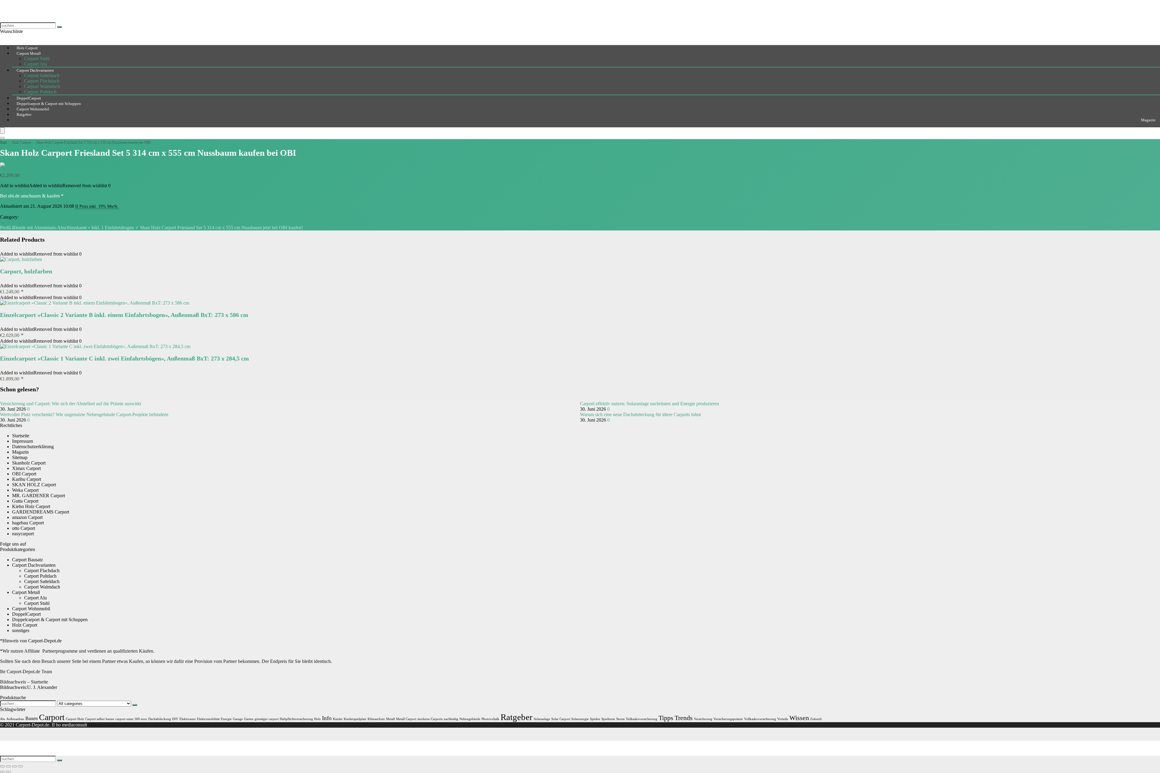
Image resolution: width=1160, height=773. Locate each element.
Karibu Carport (26, 479)
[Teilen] (14, 766)
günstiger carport (267, 719)
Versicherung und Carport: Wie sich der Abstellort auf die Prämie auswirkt (70, 403)
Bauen (31, 718)
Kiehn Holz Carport (31, 506)
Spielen (595, 719)
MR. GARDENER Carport (38, 495)
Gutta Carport (25, 501)
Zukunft (816, 719)
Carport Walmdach (42, 86)
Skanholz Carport (29, 462)
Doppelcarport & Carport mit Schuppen (50, 619)
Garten (248, 719)
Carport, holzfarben (26, 271)
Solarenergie (580, 719)
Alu (2, 719)
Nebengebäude (469, 719)
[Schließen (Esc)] (20, 766)
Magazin (1148, 120)
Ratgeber (24, 114)
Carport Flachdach (42, 80)
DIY (175, 719)
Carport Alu (35, 597)
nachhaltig (451, 719)
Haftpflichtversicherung (296, 719)
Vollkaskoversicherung (760, 719)
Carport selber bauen (99, 719)
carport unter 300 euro (131, 719)
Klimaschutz (376, 719)
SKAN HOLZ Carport (34, 484)
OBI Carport (12, 211)
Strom (620, 719)
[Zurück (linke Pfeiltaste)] (2, 772)
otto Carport (23, 528)
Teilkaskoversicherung (641, 719)
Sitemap (19, 457)
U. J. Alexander (28, 687)
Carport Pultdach (40, 576)
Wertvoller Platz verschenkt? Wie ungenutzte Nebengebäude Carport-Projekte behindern (84, 414)
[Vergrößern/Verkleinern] (2, 766)
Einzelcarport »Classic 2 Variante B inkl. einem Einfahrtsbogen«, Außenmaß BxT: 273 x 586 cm (124, 314)
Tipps (666, 718)
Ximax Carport (26, 468)
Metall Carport (406, 719)
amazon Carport (27, 517)
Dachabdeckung (159, 719)
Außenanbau (15, 719)
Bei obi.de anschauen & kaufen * (31, 195)
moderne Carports (430, 719)
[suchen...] (59, 27)
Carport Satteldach (42, 75)
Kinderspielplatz (355, 719)
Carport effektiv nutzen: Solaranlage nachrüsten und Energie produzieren (649, 403)
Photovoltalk (490, 719)
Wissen (799, 718)
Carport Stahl (37, 58)
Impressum (22, 441)
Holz (317, 719)
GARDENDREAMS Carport (40, 511)
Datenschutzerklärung (33, 446)
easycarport (23, 533)
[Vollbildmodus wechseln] (8, 766)
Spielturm (608, 719)
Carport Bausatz (27, 559)
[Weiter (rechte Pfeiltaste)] (8, 772)
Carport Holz (75, 719)
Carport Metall (29, 53)
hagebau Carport (28, 522)
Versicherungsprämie (728, 719)
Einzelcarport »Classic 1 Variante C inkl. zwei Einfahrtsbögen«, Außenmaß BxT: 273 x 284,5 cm (124, 358)
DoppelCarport (26, 614)
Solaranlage (542, 719)
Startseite (20, 435)
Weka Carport (25, 490)
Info (327, 718)
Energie (226, 719)
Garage (238, 719)
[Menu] (2, 130)
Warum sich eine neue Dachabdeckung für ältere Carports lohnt (640, 414)
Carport (52, 717)
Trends (684, 718)
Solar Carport (560, 719)
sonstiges (20, 630)
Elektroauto (187, 719)
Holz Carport (21, 142)
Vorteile (782, 719)
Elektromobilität (208, 719)
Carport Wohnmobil (31, 608)
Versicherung (703, 719)
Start (3, 142)
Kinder (338, 719)
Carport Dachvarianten (35, 70)
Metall (390, 719)
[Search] (2, 138)
